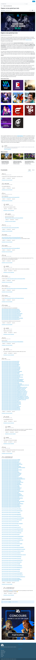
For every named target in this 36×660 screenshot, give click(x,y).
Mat (5, 447)
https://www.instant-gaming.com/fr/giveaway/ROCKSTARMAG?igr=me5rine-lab (15, 396)
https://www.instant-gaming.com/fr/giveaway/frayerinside (11, 481)
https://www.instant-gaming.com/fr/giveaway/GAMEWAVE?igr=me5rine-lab (14, 392)
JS (4, 193)
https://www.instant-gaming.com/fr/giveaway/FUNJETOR (11, 527)
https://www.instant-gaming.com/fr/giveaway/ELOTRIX (11, 499)
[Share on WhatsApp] (32, 10)
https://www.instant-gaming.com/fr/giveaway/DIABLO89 (11, 552)
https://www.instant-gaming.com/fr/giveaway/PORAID (11, 541)
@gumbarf (10, 590)
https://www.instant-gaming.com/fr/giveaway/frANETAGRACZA (12, 574)
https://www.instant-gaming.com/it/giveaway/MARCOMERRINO (12, 380)
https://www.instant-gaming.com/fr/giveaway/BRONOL (11, 364)
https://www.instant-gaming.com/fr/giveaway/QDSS (10, 492)
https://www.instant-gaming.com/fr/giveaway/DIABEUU (11, 578)
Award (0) (13, 178)
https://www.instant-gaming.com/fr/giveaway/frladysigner (11, 474)
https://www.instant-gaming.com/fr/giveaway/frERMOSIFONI (12, 494)
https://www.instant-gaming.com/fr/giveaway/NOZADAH (11, 493)
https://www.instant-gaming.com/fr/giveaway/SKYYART (11, 366)
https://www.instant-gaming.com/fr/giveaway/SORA (10, 362)
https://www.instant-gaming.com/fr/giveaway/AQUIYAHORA (12, 469)
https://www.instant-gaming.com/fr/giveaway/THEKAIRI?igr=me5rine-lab (14, 399)
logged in (9, 601)
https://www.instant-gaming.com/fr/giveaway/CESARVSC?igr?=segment (14, 554)
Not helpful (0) (9, 178)
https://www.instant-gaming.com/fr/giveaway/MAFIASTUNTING (12, 377)
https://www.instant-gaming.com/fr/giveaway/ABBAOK (11, 545)
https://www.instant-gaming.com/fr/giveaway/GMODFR (11, 569)
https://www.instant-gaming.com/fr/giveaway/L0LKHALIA (11, 314)
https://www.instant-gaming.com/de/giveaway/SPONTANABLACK (13, 379)
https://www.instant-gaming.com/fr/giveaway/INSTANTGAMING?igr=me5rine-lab (15, 398)
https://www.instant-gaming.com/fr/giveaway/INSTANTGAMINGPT (13, 547)
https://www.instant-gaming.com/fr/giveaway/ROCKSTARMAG (12, 313)
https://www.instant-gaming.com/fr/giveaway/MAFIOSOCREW (12, 510)
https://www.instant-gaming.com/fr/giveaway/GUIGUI (11, 534)
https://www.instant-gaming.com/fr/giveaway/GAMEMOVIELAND (12, 495)
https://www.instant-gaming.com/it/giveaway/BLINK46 (11, 369)
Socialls (2, 656)
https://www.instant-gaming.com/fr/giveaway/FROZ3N (11, 490)
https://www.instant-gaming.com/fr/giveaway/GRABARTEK (11, 505)
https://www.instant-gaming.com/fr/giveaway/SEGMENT (11, 386)
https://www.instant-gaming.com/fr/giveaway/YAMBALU (11, 512)
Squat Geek (2, 650)
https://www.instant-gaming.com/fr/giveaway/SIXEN (10, 465)
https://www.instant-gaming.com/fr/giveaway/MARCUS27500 (12, 464)
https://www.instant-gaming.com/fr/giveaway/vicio (10, 476)
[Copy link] (34, 10)
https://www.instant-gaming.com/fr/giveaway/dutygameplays (12, 477)
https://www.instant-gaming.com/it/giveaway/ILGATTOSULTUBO (12, 374)
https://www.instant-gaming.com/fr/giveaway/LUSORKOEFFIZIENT (13, 491)
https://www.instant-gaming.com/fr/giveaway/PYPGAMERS (11, 473)
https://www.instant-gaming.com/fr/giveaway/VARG (10, 580)
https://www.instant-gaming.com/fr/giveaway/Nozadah (11, 237)
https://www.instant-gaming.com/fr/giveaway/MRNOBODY (11, 514)
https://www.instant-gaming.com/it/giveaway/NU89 (10, 382)
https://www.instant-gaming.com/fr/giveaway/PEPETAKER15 (12, 519)
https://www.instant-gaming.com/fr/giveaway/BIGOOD (14, 217)
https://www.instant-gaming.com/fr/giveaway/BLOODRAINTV (12, 538)
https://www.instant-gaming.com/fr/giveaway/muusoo (11, 460)
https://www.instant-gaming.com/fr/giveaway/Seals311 (11, 475)
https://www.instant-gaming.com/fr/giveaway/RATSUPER (11, 463)
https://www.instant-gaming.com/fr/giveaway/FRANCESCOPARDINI (13, 501)
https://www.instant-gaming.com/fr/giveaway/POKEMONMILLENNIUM (13, 467)
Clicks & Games (3, 651)
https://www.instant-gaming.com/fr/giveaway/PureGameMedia (16, 288)
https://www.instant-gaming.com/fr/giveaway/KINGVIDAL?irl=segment (13, 549)
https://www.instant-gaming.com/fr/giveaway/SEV (10, 468)
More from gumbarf (7, 149)
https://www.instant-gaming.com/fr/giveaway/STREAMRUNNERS (12, 536)
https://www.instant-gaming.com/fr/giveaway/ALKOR (10, 485)
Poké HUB (2, 655)
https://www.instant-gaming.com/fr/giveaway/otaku (10, 405)
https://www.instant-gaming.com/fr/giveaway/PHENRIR (11, 563)
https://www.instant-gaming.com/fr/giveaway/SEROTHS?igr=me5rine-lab (14, 390)
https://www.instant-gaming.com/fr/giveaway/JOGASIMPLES (12, 565)
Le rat (5, 358)
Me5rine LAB (3, 652)
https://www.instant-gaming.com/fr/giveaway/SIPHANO (11, 375)
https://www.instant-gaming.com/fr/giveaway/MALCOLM (11, 311)
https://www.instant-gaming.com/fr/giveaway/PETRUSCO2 (11, 516)
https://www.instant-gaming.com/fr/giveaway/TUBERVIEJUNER (12, 530)
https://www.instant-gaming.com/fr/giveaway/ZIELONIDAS (11, 508)
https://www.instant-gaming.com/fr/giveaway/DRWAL (11, 472)
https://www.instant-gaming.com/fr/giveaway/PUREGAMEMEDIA (12, 341)
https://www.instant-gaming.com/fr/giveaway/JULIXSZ (11, 571)
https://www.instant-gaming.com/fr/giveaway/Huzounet (12, 238)
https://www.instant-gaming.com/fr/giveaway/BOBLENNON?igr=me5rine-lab (14, 387)
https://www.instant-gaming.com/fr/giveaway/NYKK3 (10, 496)
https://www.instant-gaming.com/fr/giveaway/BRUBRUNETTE (12, 567)
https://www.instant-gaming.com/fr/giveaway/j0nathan (11, 310)
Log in (34, 1)
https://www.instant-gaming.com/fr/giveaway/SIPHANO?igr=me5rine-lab (14, 388)
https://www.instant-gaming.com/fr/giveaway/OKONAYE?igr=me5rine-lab (14, 395)
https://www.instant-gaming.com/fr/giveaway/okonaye (11, 312)
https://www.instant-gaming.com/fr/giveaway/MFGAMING (11, 466)
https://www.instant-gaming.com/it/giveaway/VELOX (10, 361)
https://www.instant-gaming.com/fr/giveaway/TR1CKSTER (11, 558)
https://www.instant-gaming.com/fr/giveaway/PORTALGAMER (12, 543)
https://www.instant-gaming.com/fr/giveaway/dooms (10, 309)
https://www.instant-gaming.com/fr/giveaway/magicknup (14, 298)
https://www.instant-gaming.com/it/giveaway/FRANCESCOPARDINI (13, 381)
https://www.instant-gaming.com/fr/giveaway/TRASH (16, 278)
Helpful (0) (3, 178)
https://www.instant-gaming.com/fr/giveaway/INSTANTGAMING (12, 318)
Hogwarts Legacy (28, 39)
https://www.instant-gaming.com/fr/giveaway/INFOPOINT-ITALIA (12, 482)
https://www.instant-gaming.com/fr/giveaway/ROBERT (11, 372)
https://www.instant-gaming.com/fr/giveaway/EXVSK (10, 197)
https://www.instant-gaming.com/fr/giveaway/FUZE (10, 363)
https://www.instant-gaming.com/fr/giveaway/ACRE (10, 521)
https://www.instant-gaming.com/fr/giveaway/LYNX (10, 525)
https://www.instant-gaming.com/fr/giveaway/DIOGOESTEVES (12, 560)
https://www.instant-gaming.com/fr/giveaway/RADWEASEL (11, 556)
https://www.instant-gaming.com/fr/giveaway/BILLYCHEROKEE (12, 523)
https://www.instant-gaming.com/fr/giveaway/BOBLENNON (11, 484)
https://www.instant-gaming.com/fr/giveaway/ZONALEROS (11, 532)
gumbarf (5, 145)
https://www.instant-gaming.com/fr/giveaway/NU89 (10, 500)
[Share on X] (31, 10)
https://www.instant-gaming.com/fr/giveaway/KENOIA (11, 504)
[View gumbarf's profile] (3, 146)
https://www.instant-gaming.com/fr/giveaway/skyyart (11, 319)
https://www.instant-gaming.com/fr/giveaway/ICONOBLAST (12, 487)
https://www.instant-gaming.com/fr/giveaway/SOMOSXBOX (11, 579)
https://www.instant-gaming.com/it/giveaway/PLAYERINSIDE (12, 371)
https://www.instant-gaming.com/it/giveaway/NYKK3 (10, 370)
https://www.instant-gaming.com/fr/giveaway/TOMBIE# (11, 459)
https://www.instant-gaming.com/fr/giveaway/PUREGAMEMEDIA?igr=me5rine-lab (15, 397)
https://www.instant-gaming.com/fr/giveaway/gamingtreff (11, 315)
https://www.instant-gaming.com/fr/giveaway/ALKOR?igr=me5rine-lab (13, 389)
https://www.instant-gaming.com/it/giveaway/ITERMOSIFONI (12, 383)
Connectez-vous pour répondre (7, 189)
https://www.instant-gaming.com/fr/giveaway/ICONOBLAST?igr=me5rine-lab (14, 391)
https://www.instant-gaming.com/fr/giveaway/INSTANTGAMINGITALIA (13, 478)
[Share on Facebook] (29, 10)
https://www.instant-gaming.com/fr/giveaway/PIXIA (10, 227)
